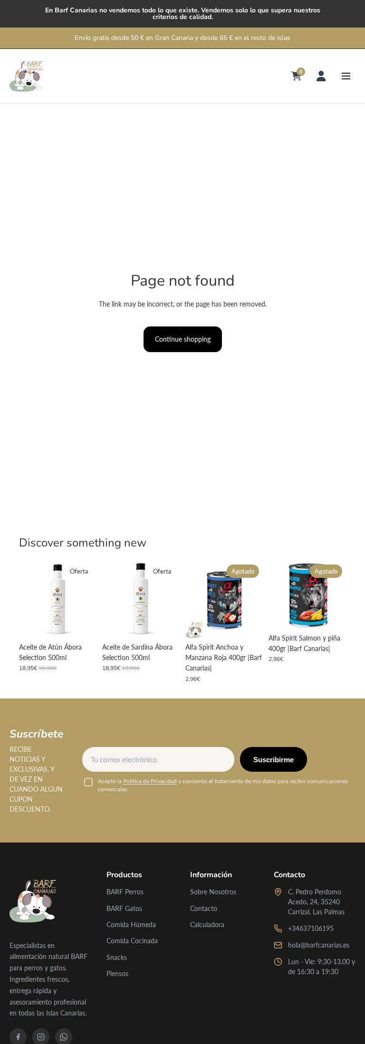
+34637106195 (311, 928)
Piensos (117, 973)
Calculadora (207, 924)
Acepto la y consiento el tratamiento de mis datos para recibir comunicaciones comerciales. (223, 785)
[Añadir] (81, 623)
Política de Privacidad (150, 781)
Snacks (116, 957)
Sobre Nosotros (213, 892)
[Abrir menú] (345, 76)
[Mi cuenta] (321, 76)
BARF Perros (125, 892)
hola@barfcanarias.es (318, 945)
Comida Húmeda (131, 924)
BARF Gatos (124, 908)
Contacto (203, 908)
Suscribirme (273, 760)
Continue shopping (183, 339)
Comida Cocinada (132, 941)
